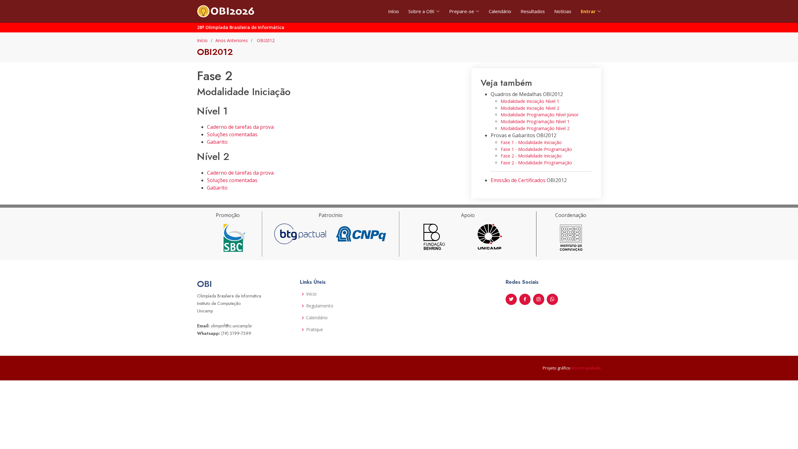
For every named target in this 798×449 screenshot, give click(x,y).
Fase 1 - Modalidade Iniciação (531, 142)
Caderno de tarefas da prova (240, 126)
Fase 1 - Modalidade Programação (536, 149)
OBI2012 (265, 40)
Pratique (314, 329)
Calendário (500, 11)
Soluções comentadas (232, 134)
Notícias (562, 11)
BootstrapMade (586, 368)
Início (393, 11)
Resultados (533, 11)
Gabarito (217, 141)
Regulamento (319, 306)
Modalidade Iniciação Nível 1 (530, 101)
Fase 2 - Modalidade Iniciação (531, 156)
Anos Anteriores (231, 40)
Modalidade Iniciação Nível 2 (530, 108)
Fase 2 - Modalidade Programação (536, 163)
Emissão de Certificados (518, 180)
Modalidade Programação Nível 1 (535, 121)
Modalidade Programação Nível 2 (535, 128)
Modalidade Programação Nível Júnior (540, 115)
